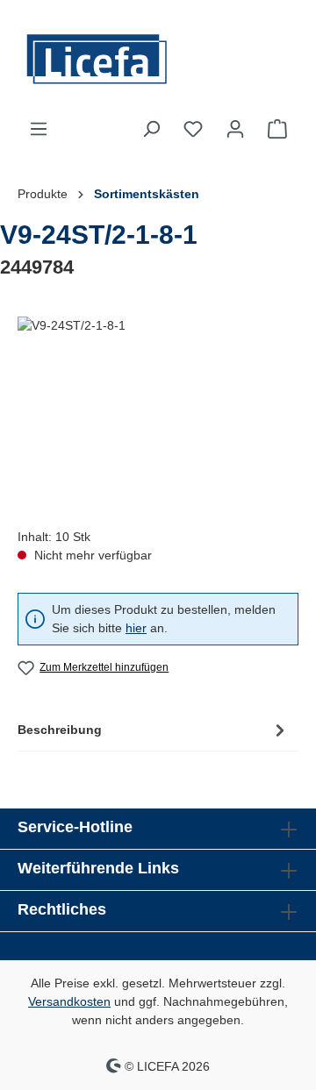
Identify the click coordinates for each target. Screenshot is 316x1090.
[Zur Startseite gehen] (158, 59)
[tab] (154, 729)
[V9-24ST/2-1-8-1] (158, 415)
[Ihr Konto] (235, 128)
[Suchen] (151, 128)
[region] (158, 415)
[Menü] (39, 128)
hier (136, 628)
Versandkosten (69, 1001)
